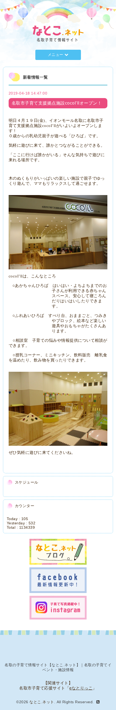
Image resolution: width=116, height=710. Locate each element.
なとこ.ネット (41, 702)
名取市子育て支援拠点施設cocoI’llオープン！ (57, 103)
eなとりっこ (81, 688)
